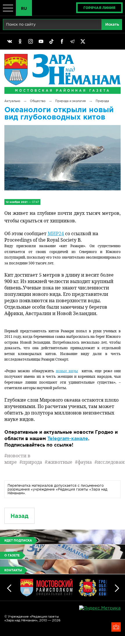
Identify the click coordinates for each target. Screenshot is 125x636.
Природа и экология (70, 101)
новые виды (67, 370)
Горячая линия (99, 8)
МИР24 (56, 233)
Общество (37, 101)
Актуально (12, 101)
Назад (19, 515)
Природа (102, 101)
